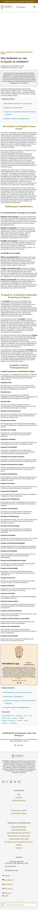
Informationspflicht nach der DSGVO (19, 833)
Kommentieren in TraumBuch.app (19, 836)
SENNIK (7, 875)
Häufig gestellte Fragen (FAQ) (19, 839)
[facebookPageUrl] (17, 683)
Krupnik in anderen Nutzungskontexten (17, 118)
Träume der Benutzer (19, 800)
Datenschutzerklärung (19, 830)
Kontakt (18, 845)
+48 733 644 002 (10, 866)
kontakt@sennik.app (11, 870)
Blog (18, 794)
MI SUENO (7, 893)
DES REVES (8, 889)
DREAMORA (8, 884)
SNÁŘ (6, 896)
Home (3, 52)
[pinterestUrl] (20, 683)
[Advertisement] (19, 31)
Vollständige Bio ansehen (19, 680)
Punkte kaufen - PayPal (18, 810)
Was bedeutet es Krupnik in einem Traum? (18, 103)
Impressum (18, 848)
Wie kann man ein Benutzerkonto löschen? (19, 842)
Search (3, 905)
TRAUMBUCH (9, 880)
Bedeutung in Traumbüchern (13, 107)
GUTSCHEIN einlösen (18, 813)
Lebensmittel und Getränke (23, 52)
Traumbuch (9, 52)
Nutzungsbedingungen (18, 827)
